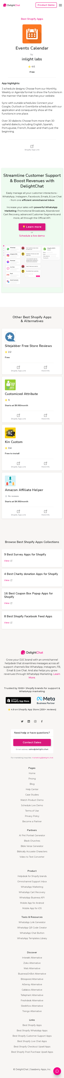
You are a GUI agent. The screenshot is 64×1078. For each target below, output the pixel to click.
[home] (11, 5)
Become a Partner (32, 821)
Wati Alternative (32, 968)
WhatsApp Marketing (32, 887)
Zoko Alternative (32, 963)
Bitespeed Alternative (32, 979)
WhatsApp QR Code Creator (32, 927)
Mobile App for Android (32, 903)
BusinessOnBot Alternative (32, 973)
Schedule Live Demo (32, 805)
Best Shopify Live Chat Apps (32, 1041)
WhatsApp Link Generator (32, 922)
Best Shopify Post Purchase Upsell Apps (32, 1052)
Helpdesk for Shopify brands (32, 876)
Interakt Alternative (32, 957)
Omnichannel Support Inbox (32, 881)
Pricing (32, 778)
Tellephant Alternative (32, 995)
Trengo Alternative (32, 1011)
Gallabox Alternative (32, 989)
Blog (32, 784)
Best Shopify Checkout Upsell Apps (32, 1046)
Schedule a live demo (32, 235)
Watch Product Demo (32, 800)
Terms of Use (32, 810)
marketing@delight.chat (42, 757)
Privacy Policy (32, 816)
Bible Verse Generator (32, 846)
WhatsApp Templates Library (32, 938)
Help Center (32, 789)
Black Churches (32, 840)
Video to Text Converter (32, 857)
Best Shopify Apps (32, 19)
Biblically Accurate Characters (32, 851)
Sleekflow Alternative (32, 1006)
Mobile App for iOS (32, 908)
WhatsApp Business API (32, 897)
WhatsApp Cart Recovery (32, 892)
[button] (60, 5)
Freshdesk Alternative (32, 1000)
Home (32, 773)
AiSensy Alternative (32, 984)
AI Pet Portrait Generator (32, 835)
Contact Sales (32, 742)
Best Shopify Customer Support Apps (32, 1036)
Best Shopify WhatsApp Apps (32, 1030)
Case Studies (32, 794)
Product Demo (46, 5)
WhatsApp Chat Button (32, 933)
